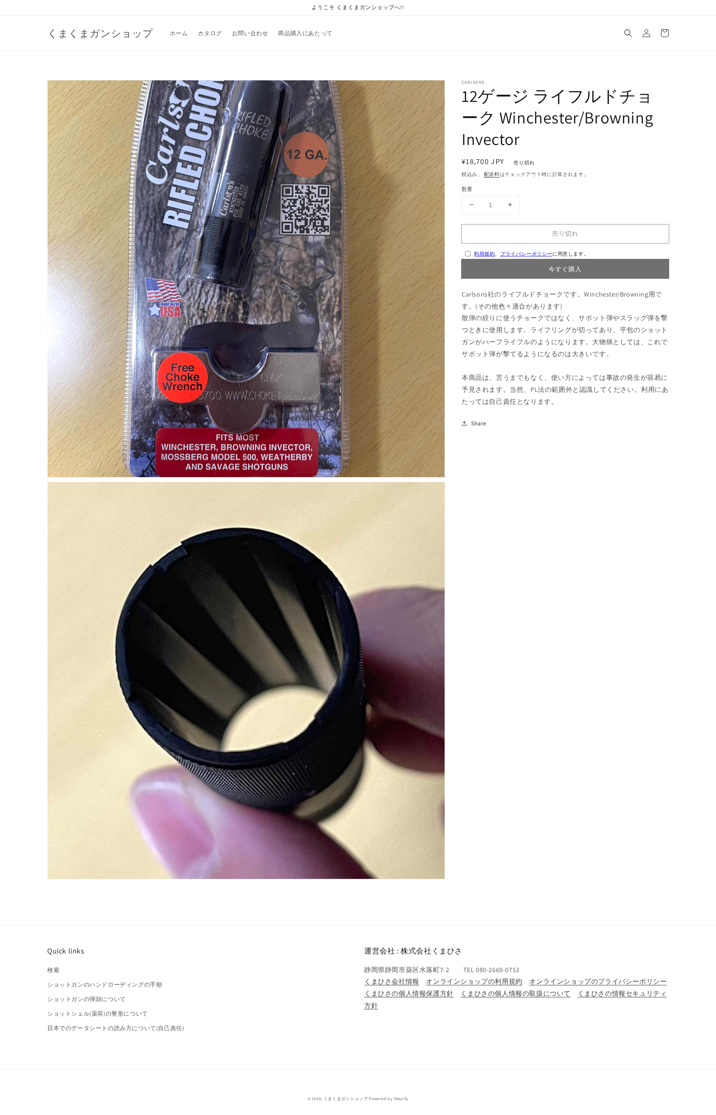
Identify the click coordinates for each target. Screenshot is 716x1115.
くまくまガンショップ (346, 1098)
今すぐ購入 (565, 269)
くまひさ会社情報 (391, 981)
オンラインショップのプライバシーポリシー (598, 981)
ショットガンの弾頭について (86, 999)
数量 (467, 188)
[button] (628, 33)
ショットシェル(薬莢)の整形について (97, 1013)
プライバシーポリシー (526, 254)
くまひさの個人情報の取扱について (515, 993)
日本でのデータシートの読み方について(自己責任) (115, 1028)
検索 (53, 970)
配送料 (492, 174)
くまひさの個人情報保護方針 (409, 993)
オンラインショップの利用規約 (474, 981)
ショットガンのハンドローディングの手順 (104, 984)
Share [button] (478, 423)
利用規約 (484, 254)
